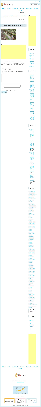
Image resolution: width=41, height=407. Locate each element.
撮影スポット (31, 211)
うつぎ (30, 288)
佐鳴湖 (34, 268)
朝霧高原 (30, 230)
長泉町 (30, 227)
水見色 (30, 249)
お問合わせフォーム (20, 382)
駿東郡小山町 (31, 232)
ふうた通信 (20, 10)
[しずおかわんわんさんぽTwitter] (37, 1)
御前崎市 (30, 255)
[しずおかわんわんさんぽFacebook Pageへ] (35, 1)
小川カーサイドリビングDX (33, 304)
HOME (4, 8)
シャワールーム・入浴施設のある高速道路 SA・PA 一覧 (32, 85)
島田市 (33, 252)
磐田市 (34, 259)
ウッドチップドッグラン (32, 194)
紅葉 (30, 294)
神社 (33, 214)
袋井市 (30, 259)
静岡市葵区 (30, 243)
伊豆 (30, 233)
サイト (3, 88)
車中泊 (30, 220)
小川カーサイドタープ (32, 306)
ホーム (2, 15)
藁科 (33, 249)
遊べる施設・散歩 (15, 8)
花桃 (30, 278)
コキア (33, 294)
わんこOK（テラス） (32, 207)
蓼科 (33, 272)
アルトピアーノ (31, 300)
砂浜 (30, 216)
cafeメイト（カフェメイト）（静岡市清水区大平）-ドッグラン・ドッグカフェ (32, 156)
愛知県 (30, 272)
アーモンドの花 (31, 277)
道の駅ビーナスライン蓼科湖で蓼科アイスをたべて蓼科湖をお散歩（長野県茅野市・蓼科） (32, 94)
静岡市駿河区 (31, 245)
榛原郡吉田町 (31, 256)
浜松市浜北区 (31, 265)
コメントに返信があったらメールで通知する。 (10, 90)
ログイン (31, 320)
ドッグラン (9, 8)
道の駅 (30, 214)
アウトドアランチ (31, 297)
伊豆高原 (30, 242)
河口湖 (30, 271)
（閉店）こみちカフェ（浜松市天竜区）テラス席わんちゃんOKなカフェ (32, 133)
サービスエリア (31, 210)
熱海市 (33, 223)
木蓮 (30, 275)
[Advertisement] (13, 52)
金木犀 (30, 291)
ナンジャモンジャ (31, 281)
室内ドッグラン (31, 200)
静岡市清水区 (31, 246)
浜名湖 (30, 268)
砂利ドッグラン (31, 197)
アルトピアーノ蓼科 (32, 191)
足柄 (30, 223)
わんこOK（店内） (31, 204)
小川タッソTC (31, 303)
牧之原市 (30, 258)
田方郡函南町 (31, 236)
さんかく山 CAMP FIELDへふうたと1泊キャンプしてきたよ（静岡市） (32, 178)
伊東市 (33, 233)
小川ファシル (31, 301)
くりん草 (30, 287)
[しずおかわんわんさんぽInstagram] (39, 1)
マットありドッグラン (32, 198)
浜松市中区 (30, 262)
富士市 (34, 227)
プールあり (30, 201)
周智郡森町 (30, 261)
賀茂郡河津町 (31, 239)
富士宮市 (30, 229)
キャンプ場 (30, 217)
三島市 (30, 226)
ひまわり (30, 290)
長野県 (34, 271)
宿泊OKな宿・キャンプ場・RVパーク (32, 8)
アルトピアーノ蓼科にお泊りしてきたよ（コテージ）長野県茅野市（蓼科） (32, 104)
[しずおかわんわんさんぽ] (6, 1)
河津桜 (33, 275)
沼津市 (34, 226)
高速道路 (30, 213)
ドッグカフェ (22, 8)
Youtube (30, 307)
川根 (30, 252)
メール (3, 86)
